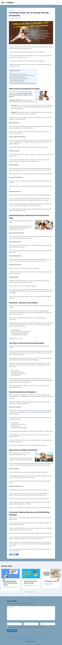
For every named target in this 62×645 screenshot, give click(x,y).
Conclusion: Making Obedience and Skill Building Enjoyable (23, 83)
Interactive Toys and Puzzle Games (17, 77)
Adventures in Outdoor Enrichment (17, 81)
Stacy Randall (7, 587)
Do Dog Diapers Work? (51, 581)
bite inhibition (32, 412)
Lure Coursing (21, 105)
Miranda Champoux (49, 583)
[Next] (58, 580)
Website (43, 624)
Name (9, 624)
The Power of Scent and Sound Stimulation (19, 78)
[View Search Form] (59, 2)
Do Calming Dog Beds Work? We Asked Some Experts (10, 583)
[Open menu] (57, 2)
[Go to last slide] (4, 580)
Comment (10, 607)
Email (25, 624)
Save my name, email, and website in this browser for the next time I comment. (25, 627)
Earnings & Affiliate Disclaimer (23, 638)
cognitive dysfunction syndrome (23, 261)
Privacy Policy (43, 638)
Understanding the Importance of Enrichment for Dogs (22, 75)
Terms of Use (35, 638)
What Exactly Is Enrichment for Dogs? (18, 74)
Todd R (26, 585)
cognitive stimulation (33, 310)
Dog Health (11, 10)
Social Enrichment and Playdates (17, 80)
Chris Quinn (12, 18)
